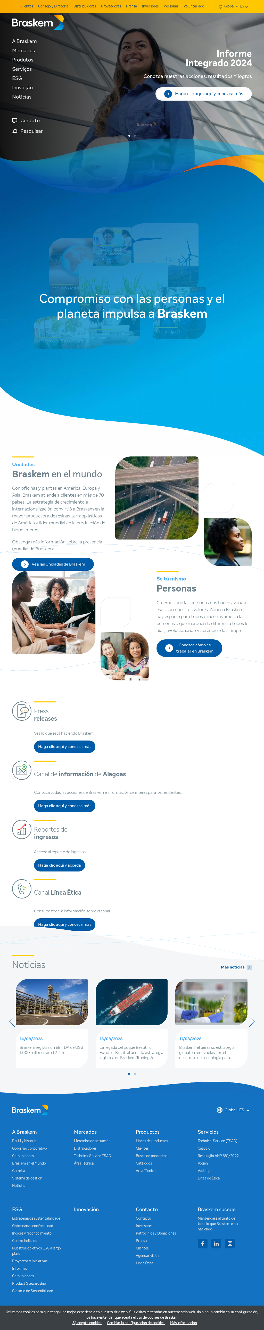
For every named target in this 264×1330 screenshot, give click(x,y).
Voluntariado (194, 6)
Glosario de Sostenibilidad (32, 1291)
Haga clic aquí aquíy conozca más (209, 94)
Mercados (23, 50)
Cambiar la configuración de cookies (136, 1323)
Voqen (203, 1163)
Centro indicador (25, 1241)
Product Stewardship (29, 1283)
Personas (171, 6)
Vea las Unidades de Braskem (58, 564)
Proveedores (111, 6)
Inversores (150, 6)
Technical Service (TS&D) (217, 1141)
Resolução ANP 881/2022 (218, 1156)
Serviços (22, 69)
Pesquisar (31, 131)
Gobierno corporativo (29, 1148)
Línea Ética (144, 1263)
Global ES (234, 6)
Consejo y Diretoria (53, 6)
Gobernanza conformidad (32, 1226)
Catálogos (144, 1163)
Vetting (204, 1171)
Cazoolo (204, 1148)
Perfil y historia (24, 1141)
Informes (19, 1269)
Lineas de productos (152, 1141)
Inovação (22, 87)
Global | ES (234, 1110)
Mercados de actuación (92, 1141)
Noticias (18, 1186)
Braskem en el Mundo (29, 1163)
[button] (129, 136)
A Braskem (24, 41)
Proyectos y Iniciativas (29, 1261)
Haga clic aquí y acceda (61, 866)
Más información (183, 1323)
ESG (17, 78)
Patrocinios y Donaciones (156, 1233)
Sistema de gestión (27, 1178)
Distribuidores (84, 6)
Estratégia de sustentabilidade (36, 1218)
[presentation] (12, 1022)
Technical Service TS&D (92, 1156)
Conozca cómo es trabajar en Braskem (194, 648)
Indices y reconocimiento (32, 1233)
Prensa (131, 6)
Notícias (21, 97)
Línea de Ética (209, 1178)
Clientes (26, 6)
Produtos (22, 60)
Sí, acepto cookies (87, 1323)
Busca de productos (151, 1156)
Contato (30, 120)
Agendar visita (147, 1256)
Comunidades (23, 1156)
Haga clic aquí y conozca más (64, 748)
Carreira (18, 1171)
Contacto (143, 1218)
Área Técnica (84, 1163)
